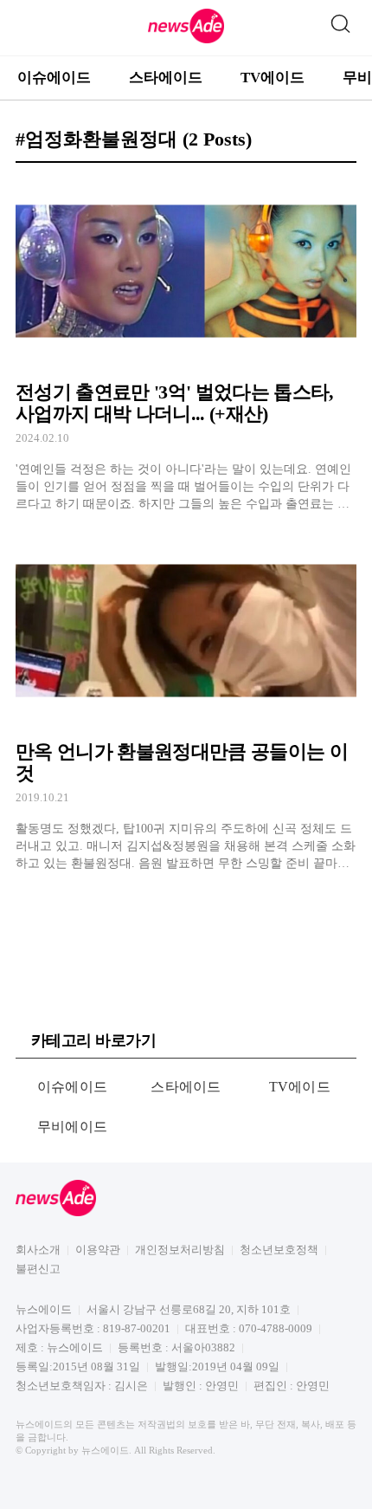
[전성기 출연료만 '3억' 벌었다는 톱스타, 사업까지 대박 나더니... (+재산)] (186, 345)
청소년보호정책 (279, 1249)
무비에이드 (72, 1126)
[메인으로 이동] (186, 40)
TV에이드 (273, 77)
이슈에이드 (54, 77)
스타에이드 (165, 77)
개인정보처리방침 (180, 1249)
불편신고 (38, 1268)
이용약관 (97, 1249)
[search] (340, 20)
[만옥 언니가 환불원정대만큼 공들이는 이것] (186, 703)
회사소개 (38, 1249)
